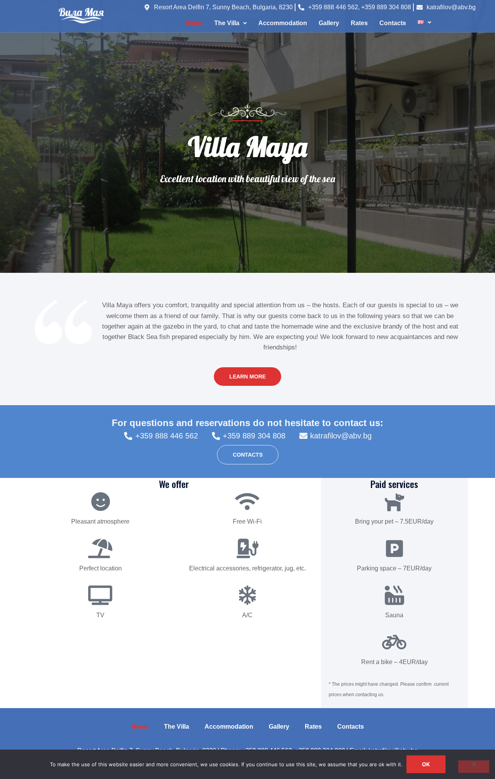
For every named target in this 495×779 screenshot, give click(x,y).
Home (194, 23)
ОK (426, 764)
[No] (473, 766)
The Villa (176, 726)
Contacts (392, 23)
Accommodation (282, 23)
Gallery (329, 23)
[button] (230, 23)
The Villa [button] (226, 23)
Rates (359, 23)
